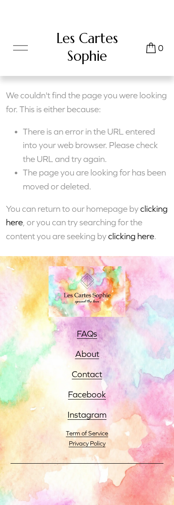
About (87, 354)
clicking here (131, 236)
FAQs (87, 333)
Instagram (87, 414)
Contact (87, 374)
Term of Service (87, 433)
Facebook (87, 394)
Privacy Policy (87, 443)
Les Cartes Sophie (87, 47)
